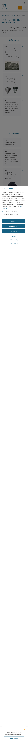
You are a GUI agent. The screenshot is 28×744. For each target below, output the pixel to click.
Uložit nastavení (13, 226)
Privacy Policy (14, 240)
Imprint (14, 236)
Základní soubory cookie (10, 211)
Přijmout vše (13, 231)
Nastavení (13, 221)
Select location (14, 738)
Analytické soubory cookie (11, 214)
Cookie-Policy (14, 243)
